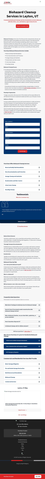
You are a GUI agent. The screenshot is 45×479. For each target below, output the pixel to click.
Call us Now (27, 331)
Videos (22, 444)
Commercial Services (22, 442)
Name (6, 127)
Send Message (22, 151)
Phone (6, 145)
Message (7, 138)
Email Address (9, 121)
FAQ (22, 450)
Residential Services (22, 440)
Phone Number (9, 132)
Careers (22, 448)
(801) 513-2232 (8, 112)
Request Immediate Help (22, 26)
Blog (23, 446)
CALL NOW (38, 476)
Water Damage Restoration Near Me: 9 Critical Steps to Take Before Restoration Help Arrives (21, 404)
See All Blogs (23, 415)
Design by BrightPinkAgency (22, 463)
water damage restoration (30, 88)
